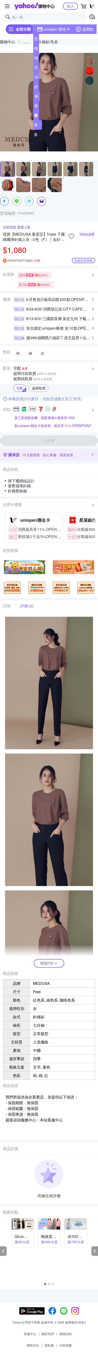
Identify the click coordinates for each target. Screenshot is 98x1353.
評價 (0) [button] (26, 606)
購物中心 (7, 41)
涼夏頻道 (36, 78)
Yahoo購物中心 (34, 6)
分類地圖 (65, 1345)
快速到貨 (36, 59)
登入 (70, 6)
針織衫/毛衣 (48, 41)
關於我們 (48, 1333)
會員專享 (36, 107)
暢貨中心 (36, 49)
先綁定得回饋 (83, 260)
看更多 (36, 124)
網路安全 (33, 1345)
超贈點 (88, 29)
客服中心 (30, 1333)
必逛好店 (36, 87)
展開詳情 (46, 963)
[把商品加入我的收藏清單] (71, 236)
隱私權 (49, 1345)
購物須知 (65, 1333)
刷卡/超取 (36, 97)
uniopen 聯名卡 (57, 29)
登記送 (36, 40)
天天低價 (36, 68)
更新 (81, 1322)
